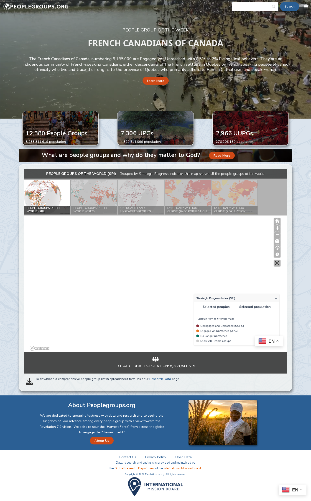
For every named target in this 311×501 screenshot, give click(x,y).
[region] (155, 260)
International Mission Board (182, 468)
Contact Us (127, 457)
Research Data (160, 379)
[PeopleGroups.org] (36, 6)
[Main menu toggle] (306, 6)
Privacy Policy (155, 457)
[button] (156, 81)
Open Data (183, 457)
